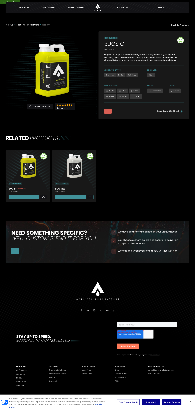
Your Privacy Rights (128, 402)
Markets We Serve (77, 7)
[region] (97, 402)
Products (20, 25)
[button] (24, 7)
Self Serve (21, 381)
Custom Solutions (57, 370)
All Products (21, 370)
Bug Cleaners (33, 25)
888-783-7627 (154, 374)
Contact (53, 381)
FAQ (117, 381)
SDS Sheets (120, 377)
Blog (117, 370)
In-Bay (19, 378)
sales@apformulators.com (161, 370)
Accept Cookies (172, 402)
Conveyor (20, 374)
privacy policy (155, 355)
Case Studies (121, 374)
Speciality (21, 385)
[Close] (190, 402)
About (161, 7)
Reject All (151, 402)
